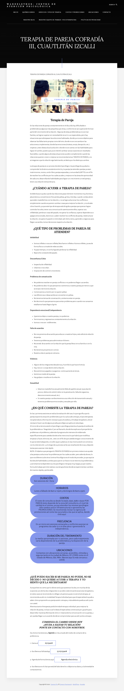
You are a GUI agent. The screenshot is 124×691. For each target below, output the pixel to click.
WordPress (76, 684)
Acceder (82, 684)
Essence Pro (54, 684)
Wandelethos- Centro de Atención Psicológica (31, 5)
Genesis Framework (66, 684)
